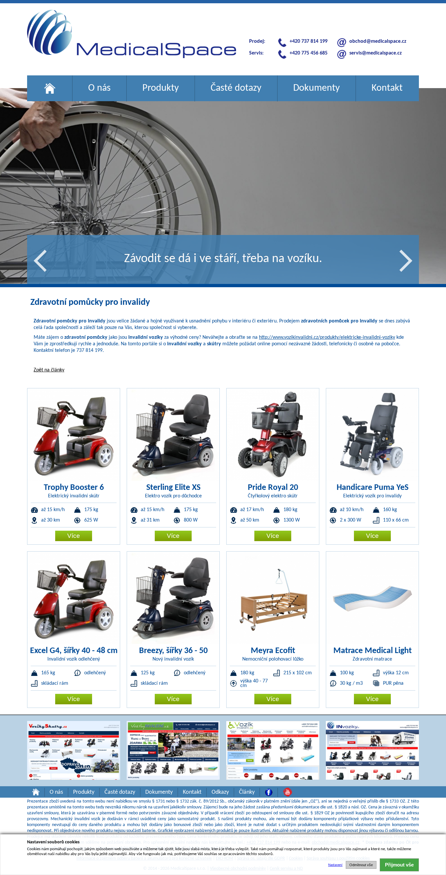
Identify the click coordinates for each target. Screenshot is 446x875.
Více (73, 535)
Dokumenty (316, 88)
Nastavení (335, 865)
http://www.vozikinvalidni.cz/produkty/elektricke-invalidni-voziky (327, 337)
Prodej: (257, 41)
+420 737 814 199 (308, 41)
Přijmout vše (399, 864)
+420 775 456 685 (308, 53)
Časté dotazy (236, 88)
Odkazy (220, 792)
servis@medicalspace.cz (375, 53)
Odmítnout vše (361, 865)
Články (247, 792)
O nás (99, 88)
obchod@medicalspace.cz (377, 41)
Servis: (256, 53)
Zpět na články (49, 370)
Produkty (160, 88)
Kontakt (387, 88)
